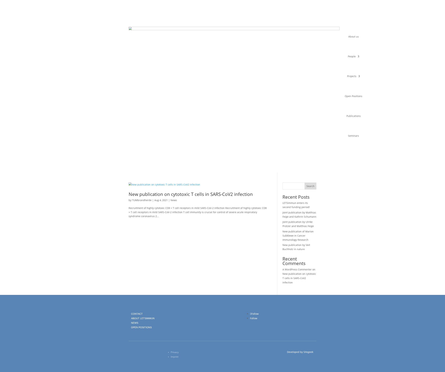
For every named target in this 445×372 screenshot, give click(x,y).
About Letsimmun (143, 318)
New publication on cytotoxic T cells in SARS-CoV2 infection (191, 194)
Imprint (174, 356)
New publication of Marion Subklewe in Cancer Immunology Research (298, 235)
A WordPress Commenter (297, 269)
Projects (351, 76)
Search (310, 186)
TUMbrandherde (142, 200)
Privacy (175, 352)
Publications (353, 116)
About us (353, 36)
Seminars (353, 135)
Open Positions (353, 96)
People (352, 56)
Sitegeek (308, 352)
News (174, 200)
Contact (137, 313)
